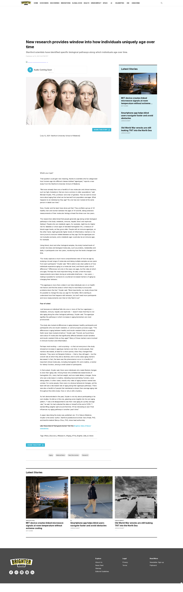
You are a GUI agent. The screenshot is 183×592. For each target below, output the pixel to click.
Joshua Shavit (125, 121)
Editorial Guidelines (102, 571)
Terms (124, 565)
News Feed (99, 565)
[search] (162, 3)
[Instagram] (16, 572)
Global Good (77, 3)
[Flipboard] (27, 572)
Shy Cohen (124, 106)
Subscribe (136, 3)
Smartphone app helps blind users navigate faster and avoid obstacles (137, 115)
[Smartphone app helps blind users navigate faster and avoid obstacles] (91, 497)
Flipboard (153, 565)
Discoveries (54, 3)
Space (105, 3)
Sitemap (98, 568)
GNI (128, 3)
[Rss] (32, 572)
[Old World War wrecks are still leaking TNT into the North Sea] (136, 497)
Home (36, 3)
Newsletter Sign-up (157, 562)
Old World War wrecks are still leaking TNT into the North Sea (136, 129)
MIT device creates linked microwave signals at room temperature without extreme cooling (135, 101)
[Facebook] (11, 572)
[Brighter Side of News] (26, 3)
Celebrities (119, 3)
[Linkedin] (22, 572)
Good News (44, 3)
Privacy (125, 562)
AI (111, 3)
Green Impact (96, 3)
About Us (98, 562)
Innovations (66, 3)
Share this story (100, 129)
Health (86, 3)
